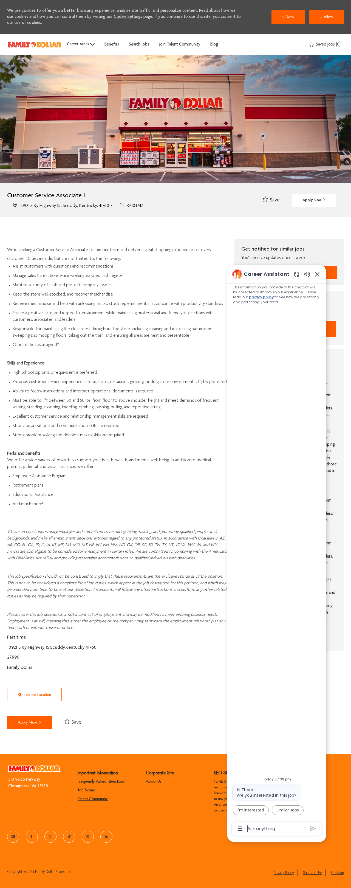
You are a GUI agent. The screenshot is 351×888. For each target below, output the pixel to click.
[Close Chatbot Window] (317, 274)
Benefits (111, 45)
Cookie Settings (128, 17)
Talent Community (93, 799)
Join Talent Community (179, 45)
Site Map (337, 873)
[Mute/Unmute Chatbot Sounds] (307, 274)
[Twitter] (50, 837)
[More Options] (240, 828)
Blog (214, 45)
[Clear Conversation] (297, 274)
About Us (154, 781)
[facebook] (32, 837)
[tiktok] (69, 837)
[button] (314, 200)
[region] (276, 551)
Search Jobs (139, 45)
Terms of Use (312, 873)
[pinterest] (88, 837)
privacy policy (261, 297)
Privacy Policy (284, 873)
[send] (313, 828)
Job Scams (87, 790)
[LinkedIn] (106, 837)
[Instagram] (13, 837)
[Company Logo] (34, 44)
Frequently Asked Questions (101, 781)
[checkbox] (271, 200)
